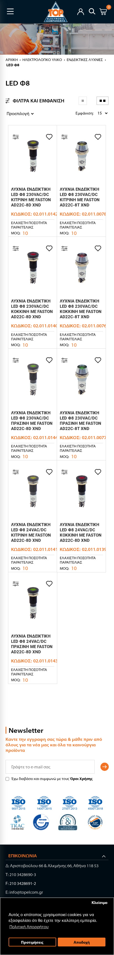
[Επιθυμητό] (49, 137)
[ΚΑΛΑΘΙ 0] (103, 12)
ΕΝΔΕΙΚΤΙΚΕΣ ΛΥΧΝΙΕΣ (85, 59)
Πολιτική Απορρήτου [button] (29, 926)
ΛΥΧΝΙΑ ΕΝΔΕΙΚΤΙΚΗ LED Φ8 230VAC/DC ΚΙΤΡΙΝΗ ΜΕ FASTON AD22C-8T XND (80, 197)
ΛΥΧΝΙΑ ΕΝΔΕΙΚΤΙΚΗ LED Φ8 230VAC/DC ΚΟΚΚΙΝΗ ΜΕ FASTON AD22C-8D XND (32, 309)
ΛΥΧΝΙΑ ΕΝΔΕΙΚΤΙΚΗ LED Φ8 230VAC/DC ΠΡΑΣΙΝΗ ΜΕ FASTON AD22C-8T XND (80, 420)
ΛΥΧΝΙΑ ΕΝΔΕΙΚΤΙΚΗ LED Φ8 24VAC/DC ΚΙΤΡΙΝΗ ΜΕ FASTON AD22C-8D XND (31, 532)
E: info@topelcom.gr (24, 892)
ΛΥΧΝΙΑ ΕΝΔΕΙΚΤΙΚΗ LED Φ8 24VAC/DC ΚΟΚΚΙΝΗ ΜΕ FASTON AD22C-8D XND (81, 532)
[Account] (80, 11)
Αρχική (12, 59)
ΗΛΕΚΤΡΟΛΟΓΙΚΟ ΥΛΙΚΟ (42, 59)
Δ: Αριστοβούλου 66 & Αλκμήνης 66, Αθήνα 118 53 (52, 865)
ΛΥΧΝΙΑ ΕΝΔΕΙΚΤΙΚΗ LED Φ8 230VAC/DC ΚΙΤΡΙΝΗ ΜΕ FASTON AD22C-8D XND (31, 197)
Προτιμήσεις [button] (32, 942)
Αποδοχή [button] (82, 942)
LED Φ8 (12, 65)
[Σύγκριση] (15, 137)
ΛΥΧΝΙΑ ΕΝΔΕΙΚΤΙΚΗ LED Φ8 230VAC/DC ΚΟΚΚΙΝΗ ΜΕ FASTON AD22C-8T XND (81, 309)
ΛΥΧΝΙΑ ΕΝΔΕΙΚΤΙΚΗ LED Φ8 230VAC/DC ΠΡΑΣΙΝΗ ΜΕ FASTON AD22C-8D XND (32, 420)
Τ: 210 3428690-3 (21, 874)
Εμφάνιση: (77, 113)
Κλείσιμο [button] (99, 902)
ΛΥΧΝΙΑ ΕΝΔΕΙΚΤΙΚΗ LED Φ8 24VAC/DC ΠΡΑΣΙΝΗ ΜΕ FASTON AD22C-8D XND (32, 644)
